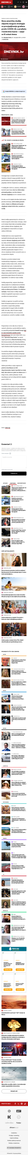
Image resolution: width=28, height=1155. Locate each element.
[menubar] (23, 2)
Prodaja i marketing (14, 1135)
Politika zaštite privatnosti (14, 1140)
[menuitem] (23, 2)
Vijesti (5, 6)
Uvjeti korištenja (14, 1138)
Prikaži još (14, 1091)
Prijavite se (14, 473)
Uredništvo (14, 1133)
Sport (12, 6)
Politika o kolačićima (14, 1143)
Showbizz (19, 6)
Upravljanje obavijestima (15, 1147)
